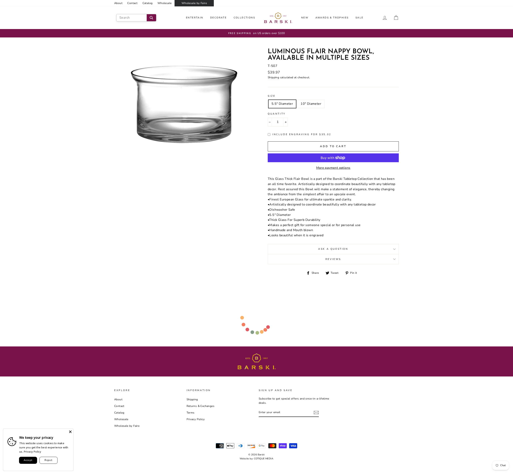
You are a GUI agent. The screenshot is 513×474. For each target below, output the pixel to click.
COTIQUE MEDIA (263, 458)
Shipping (273, 77)
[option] (256, 33)
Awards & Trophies (332, 17)
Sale (359, 17)
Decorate (218, 17)
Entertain (194, 17)
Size (271, 96)
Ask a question (333, 249)
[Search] (151, 17)
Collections (244, 17)
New (304, 17)
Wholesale (165, 3)
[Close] (70, 432)
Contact (132, 3)
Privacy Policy (196, 419)
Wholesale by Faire (194, 3)
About (118, 3)
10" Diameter (311, 104)
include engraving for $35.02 (301, 134)
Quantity (277, 113)
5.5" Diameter (282, 104)
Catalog (147, 3)
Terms (191, 413)
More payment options (333, 168)
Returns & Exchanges (201, 406)
